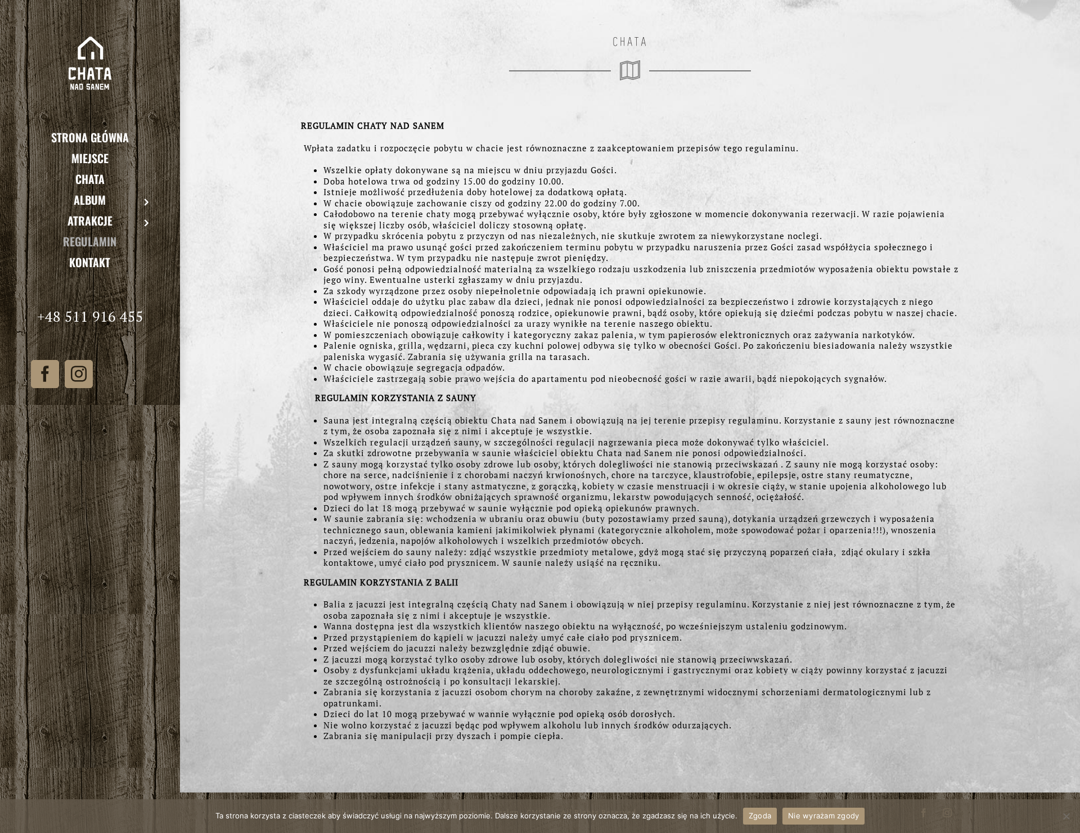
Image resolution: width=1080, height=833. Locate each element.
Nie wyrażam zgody (823, 815)
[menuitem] (90, 137)
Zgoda (760, 815)
